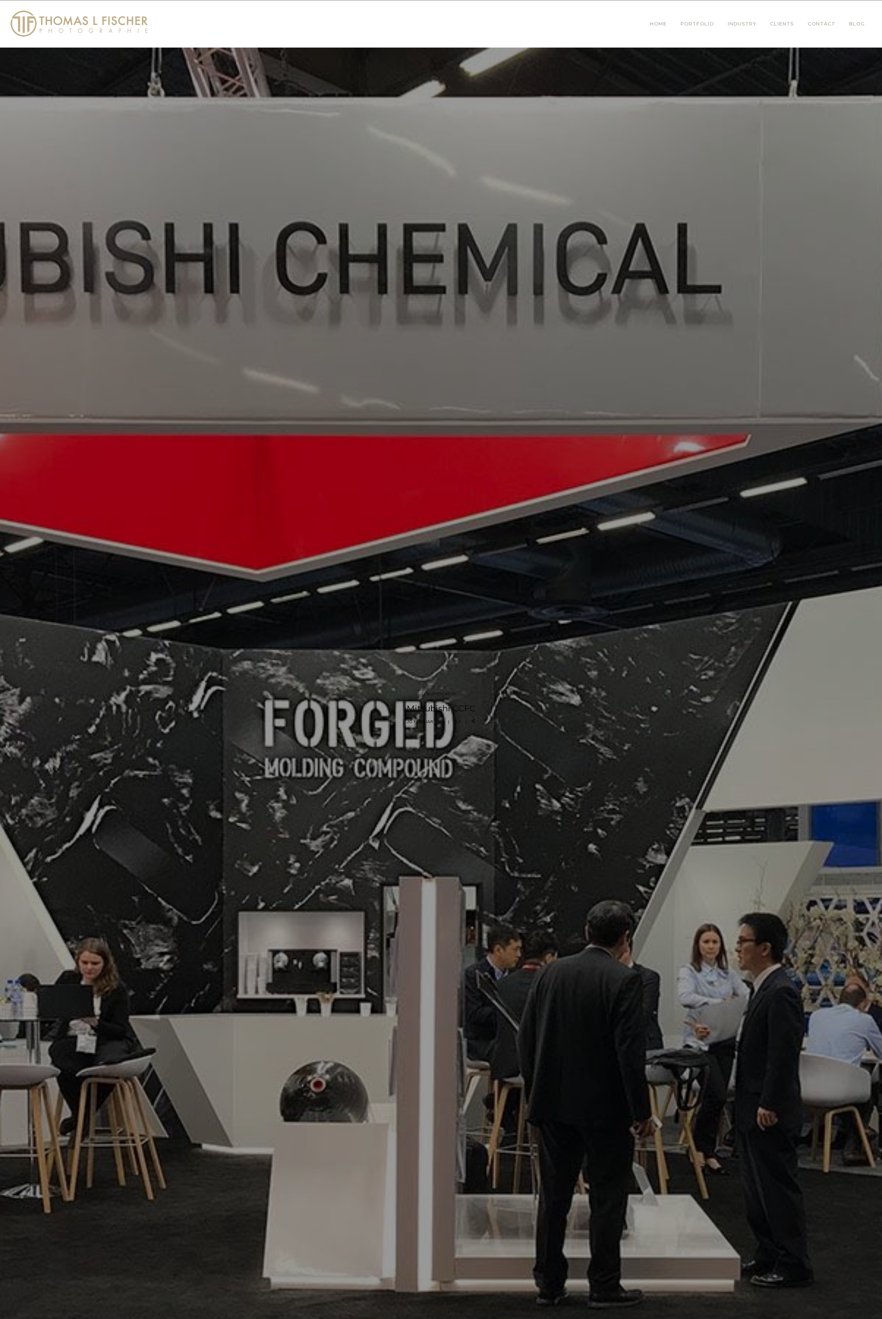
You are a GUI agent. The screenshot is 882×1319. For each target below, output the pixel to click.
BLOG (857, 24)
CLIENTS (782, 24)
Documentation (439, 693)
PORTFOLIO (697, 24)
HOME (658, 24)
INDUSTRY (742, 24)
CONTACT (821, 24)
